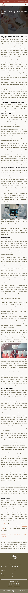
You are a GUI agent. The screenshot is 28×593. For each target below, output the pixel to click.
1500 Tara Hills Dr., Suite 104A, (19, 573)
